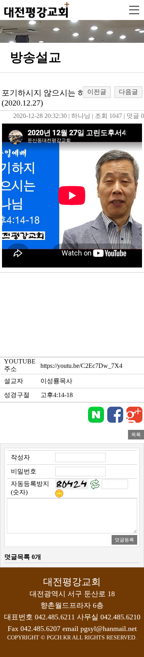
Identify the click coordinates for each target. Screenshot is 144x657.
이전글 (96, 91)
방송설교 (35, 57)
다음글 (128, 91)
